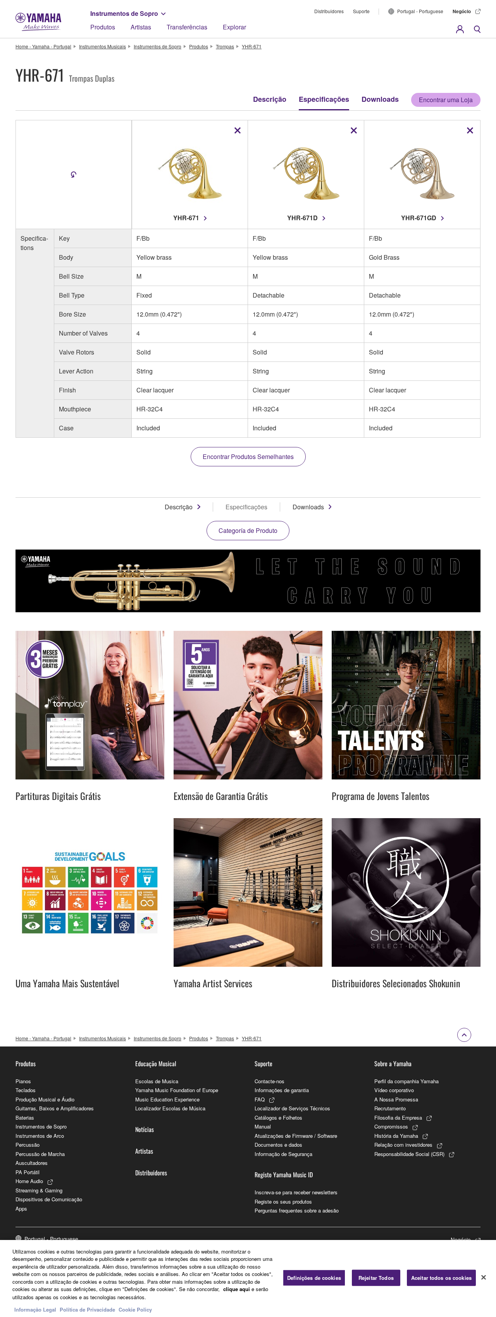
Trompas (225, 46)
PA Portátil (28, 1172)
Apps (21, 1208)
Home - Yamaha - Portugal (43, 46)
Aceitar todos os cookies (441, 1277)
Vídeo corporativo (394, 1090)
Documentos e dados (278, 1144)
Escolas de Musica (156, 1081)
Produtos (102, 26)
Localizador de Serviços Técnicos (292, 1108)
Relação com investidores (403, 1144)
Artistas (141, 26)
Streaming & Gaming (39, 1190)
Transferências (187, 26)
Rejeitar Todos (376, 1277)
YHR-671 (252, 46)
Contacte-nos (269, 1081)
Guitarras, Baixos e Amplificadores (55, 1108)
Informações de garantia (282, 1090)
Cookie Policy (135, 1309)
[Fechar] (483, 1277)
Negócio (462, 11)
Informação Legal (35, 1309)
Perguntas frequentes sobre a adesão (297, 1210)
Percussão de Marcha (40, 1154)
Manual (263, 1126)
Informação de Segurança (283, 1154)
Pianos (23, 1081)
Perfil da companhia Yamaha (406, 1081)
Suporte (361, 11)
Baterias (25, 1117)
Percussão (28, 1144)
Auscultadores (32, 1162)
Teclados (26, 1090)
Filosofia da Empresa (398, 1117)
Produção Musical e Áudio (45, 1099)
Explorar (234, 26)
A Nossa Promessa (396, 1099)
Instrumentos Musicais (102, 46)
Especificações (324, 99)
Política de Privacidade (87, 1309)
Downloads (380, 99)
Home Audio (29, 1181)
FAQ (260, 1099)
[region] (248, 1278)
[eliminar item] (237, 130)
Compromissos (391, 1126)
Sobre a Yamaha (393, 1063)
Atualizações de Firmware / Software (296, 1135)
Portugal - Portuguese (420, 11)
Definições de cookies (314, 1277)
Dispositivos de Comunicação (49, 1199)
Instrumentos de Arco (40, 1135)
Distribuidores (329, 11)
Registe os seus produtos (283, 1201)
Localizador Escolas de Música (170, 1108)
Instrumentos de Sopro (124, 13)
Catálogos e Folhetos (278, 1117)
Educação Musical (155, 1063)
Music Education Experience (167, 1099)
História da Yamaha (396, 1135)
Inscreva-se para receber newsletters (296, 1192)
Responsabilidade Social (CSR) (409, 1154)
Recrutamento (390, 1108)
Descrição (269, 99)
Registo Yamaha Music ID (284, 1174)
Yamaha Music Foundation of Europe (176, 1090)
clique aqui (236, 1289)
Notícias (144, 1129)
